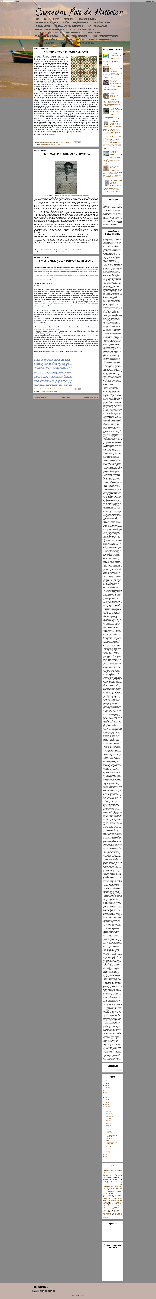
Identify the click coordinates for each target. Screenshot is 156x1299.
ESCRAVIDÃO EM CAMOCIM (101, 22)
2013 (106, 1154)
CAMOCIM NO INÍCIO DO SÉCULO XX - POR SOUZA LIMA (116, 68)
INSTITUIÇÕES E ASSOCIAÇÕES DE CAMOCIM (69, 26)
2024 (106, 1085)
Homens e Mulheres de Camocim (64, 252)
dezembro (109, 1109)
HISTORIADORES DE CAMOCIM (44, 43)
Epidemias (108, 1213)
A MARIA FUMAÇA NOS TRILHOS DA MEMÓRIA (66, 261)
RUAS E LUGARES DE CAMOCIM (97, 26)
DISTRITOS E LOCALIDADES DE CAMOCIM (81, 29)
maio (107, 1125)
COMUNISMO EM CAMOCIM (87, 19)
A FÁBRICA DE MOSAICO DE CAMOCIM (66, 52)
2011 (106, 1159)
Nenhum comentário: (65, 142)
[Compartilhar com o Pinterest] (80, 142)
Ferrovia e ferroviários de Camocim (49, 391)
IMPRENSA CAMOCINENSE (85, 43)
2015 (106, 1106)
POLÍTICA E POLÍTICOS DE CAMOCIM (46, 36)
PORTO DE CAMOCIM (73, 32)
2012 (106, 1156)
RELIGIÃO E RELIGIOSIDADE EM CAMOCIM (105, 36)
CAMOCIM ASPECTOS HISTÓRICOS (46, 39)
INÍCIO (37, 19)
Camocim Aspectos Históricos (48, 252)
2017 (106, 1102)
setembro (108, 1116)
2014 (106, 1152)
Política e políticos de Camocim (112, 1182)
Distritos (104, 1217)
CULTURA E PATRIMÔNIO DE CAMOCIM (75, 36)
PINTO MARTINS (69, 19)
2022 (106, 1090)
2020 (106, 1095)
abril (107, 1128)
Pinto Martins (77, 252)
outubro (108, 1113)
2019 (106, 1097)
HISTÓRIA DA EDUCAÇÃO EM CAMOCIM (75, 22)
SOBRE (46, 19)
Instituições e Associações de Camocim (112, 1187)
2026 (106, 1080)
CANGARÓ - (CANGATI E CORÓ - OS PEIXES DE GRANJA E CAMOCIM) (115, 96)
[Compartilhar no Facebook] (79, 142)
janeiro (108, 1149)
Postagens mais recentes (41, 397)
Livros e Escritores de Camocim (112, 1190)
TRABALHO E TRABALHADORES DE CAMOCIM (49, 29)
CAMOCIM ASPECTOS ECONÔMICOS (73, 39)
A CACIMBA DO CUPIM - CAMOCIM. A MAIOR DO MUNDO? (116, 110)
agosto (108, 1118)
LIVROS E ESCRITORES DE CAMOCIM (46, 22)
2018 (106, 1099)
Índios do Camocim (115, 1216)
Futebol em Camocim (116, 1211)
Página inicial (66, 397)
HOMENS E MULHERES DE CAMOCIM (100, 39)
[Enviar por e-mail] (74, 142)
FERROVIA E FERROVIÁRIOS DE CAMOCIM (48, 32)
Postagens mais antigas (91, 397)
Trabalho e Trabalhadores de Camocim (50, 144)
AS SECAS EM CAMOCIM (92, 32)
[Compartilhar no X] (77, 142)
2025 (106, 1083)
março (108, 1146)
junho (108, 1123)
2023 (106, 1087)
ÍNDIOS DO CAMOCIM (65, 43)
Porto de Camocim (108, 1181)
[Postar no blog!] (76, 142)
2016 (106, 1104)
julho (107, 1120)
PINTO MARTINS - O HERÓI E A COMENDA (66, 154)
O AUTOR (56, 19)
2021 (106, 1092)
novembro (109, 1111)
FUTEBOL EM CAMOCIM (42, 26)
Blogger (82, 1295)
